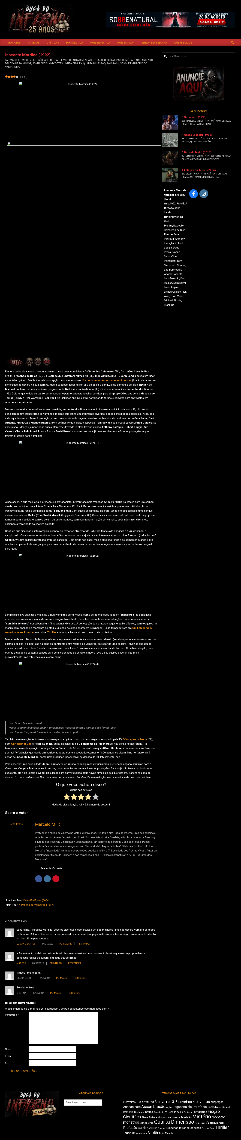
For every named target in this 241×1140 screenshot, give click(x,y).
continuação (224, 1107)
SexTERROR (152, 1128)
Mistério (201, 1117)
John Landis (40, 63)
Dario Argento (143, 60)
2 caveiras (129, 1102)
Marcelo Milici (48, 824)
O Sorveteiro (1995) (194, 117)
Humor (27, 63)
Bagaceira (179, 1107)
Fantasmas (199, 1112)
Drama (149, 1112)
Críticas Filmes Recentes (204, 159)
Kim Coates (56, 63)
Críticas (42, 60)
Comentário (12, 1014)
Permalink (65, 943)
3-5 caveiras (182, 1102)
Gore (154, 1117)
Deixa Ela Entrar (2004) (36, 900)
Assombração (153, 1106)
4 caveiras (201, 1101)
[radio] (66, 797)
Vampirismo (12, 66)
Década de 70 (160, 1112)
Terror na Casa (208, 1128)
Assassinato (132, 1107)
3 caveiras (114, 60)
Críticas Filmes (58, 60)
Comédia (127, 60)
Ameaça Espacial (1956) (197, 134)
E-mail (8, 1056)
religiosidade (201, 1123)
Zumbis (169, 1133)
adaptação (217, 1102)
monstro (218, 1117)
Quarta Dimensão (80, 60)
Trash (127, 1133)
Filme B (146, 1117)
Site (7, 1063)
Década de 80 (175, 1112)
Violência (156, 1132)
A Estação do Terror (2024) (199, 170)
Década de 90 (13, 63)
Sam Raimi (113, 63)
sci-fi (142, 1127)
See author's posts (51, 868)
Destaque (139, 1112)
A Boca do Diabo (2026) (196, 152)
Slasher (161, 1128)
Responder (84, 943)
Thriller (222, 1127)
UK (133, 1133)
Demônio (128, 1112)
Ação (169, 1107)
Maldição (186, 1117)
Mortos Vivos (146, 1123)
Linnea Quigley (73, 63)
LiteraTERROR (173, 1117)
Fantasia (188, 1112)
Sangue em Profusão (133, 63)
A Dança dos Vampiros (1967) (36, 904)
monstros (131, 1122)
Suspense (172, 1128)
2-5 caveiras (145, 1102)
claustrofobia (197, 1107)
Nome (8, 1049)
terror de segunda (190, 1128)
